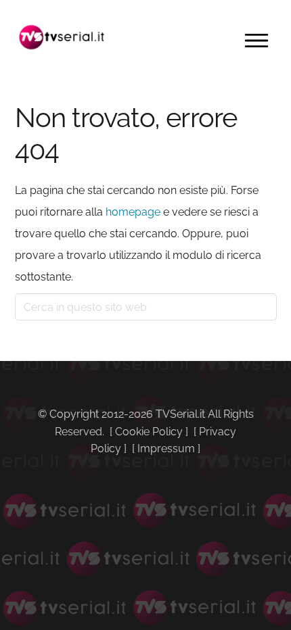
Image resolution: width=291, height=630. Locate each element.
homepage (133, 211)
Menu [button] (256, 40)
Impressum (166, 448)
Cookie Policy (149, 431)
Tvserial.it (62, 37)
